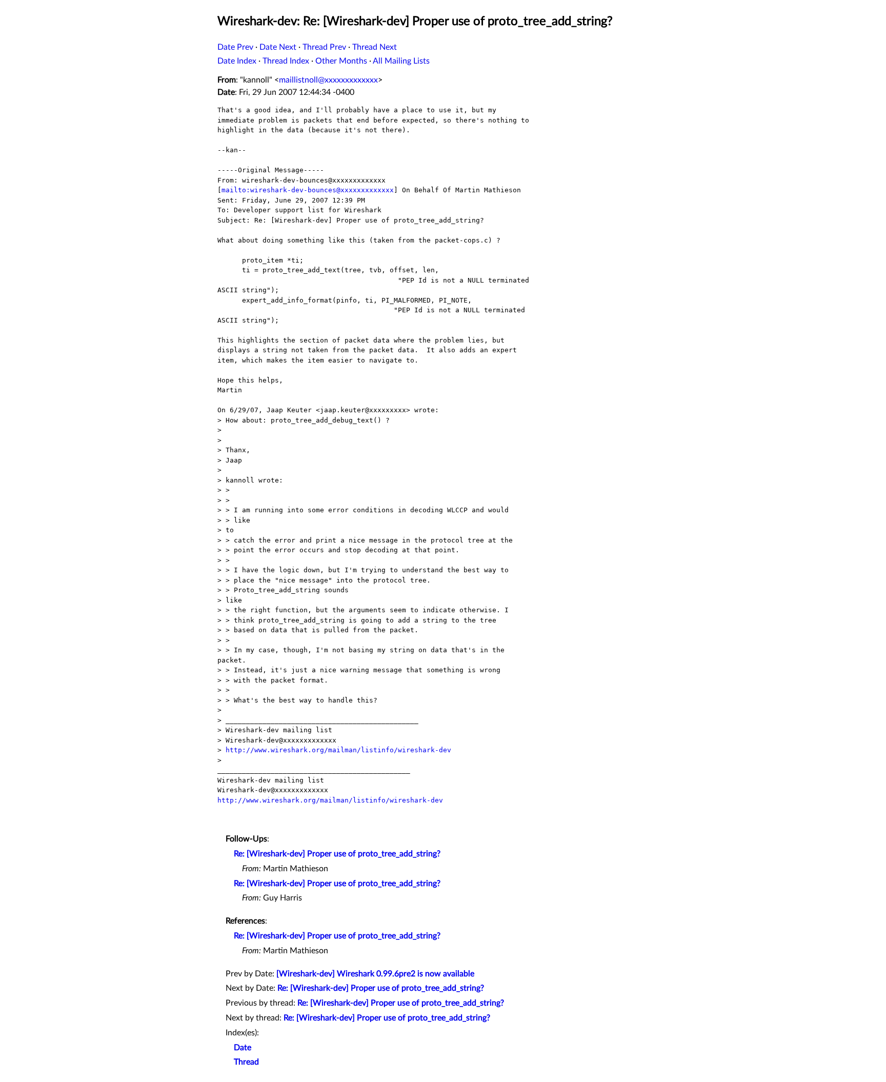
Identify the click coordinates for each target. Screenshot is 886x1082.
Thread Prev (324, 47)
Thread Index (286, 61)
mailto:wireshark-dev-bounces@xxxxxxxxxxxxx (308, 190)
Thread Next (374, 47)
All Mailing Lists (401, 61)
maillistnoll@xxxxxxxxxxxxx (328, 80)
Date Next (277, 47)
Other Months (341, 61)
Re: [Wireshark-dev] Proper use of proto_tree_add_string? (337, 854)
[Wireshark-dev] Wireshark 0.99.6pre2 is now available (375, 974)
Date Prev (235, 47)
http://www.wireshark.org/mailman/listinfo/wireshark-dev (338, 750)
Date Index (236, 61)
